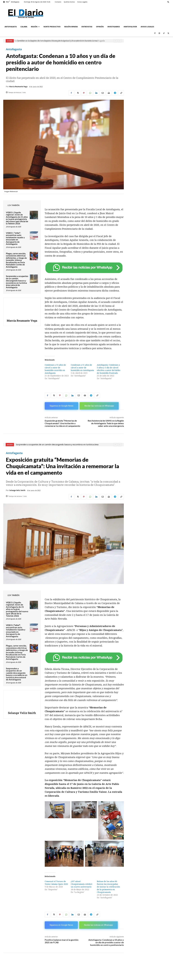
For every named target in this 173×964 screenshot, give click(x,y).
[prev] (115, 41)
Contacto (58, 2)
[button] (168, 2)
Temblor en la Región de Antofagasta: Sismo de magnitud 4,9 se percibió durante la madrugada (59, 41)
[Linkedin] (96, 93)
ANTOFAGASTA (11, 27)
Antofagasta (14, 49)
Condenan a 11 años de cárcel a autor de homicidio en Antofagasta (82, 367)
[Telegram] (115, 93)
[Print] (108, 93)
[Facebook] (155, 33)
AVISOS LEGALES (147, 27)
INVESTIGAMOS (113, 27)
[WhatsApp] (90, 93)
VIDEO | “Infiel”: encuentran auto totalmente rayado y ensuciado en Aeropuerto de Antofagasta (15, 238)
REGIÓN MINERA (71, 27)
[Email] (102, 93)
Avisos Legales (82, 2)
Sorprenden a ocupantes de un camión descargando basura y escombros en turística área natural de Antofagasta (17, 282)
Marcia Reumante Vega (18, 86)
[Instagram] (159, 33)
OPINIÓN (100, 27)
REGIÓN (34, 27)
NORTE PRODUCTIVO (52, 27)
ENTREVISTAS (86, 27)
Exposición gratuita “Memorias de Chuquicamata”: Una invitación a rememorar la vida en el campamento (62, 423)
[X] (168, 33)
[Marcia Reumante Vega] (22, 309)
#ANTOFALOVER (130, 27)
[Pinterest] (83, 93)
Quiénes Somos (69, 2)
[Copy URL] (121, 93)
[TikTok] (164, 33)
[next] (119, 41)
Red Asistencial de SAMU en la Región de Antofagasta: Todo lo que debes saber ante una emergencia (106, 423)
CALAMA (23, 27)
